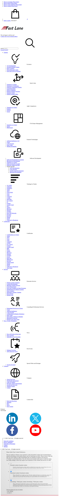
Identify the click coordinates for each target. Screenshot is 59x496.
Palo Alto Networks (11, 213)
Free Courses (10, 406)
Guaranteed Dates (11, 88)
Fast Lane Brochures (12, 401)
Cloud (8, 142)
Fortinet (9, 203)
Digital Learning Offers (12, 94)
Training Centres (11, 386)
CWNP (8, 243)
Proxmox (9, 214)
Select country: (7, 20)
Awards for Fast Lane (12, 385)
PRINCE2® (10, 127)
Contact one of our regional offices (9, 36)
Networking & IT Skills (12, 70)
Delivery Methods (11, 90)
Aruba (8, 189)
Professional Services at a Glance (15, 308)
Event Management (11, 286)
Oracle (8, 257)
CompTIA (9, 196)
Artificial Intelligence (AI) (13, 141)
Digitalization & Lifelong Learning (15, 289)
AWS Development (14, 168)
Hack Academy (10, 68)
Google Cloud (10, 205)
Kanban (9, 109)
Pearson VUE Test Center (13, 319)
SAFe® (9, 110)
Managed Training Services (13, 285)
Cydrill (8, 198)
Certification (7, 221)
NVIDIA (9, 211)
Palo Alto (9, 258)
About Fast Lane (11, 379)
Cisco (8, 193)
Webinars (9, 402)
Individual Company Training (14, 292)
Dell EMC (9, 199)
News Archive (10, 335)
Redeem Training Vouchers (13, 91)
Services (6, 269)
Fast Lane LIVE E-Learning (14, 71)
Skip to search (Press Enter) (10, 3)
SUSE (8, 218)
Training (6, 52)
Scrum (8, 111)
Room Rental (10, 293)
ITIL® (8, 126)
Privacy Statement (8, 442)
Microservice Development (13, 161)
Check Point (10, 192)
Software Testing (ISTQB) (13, 165)
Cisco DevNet (13, 169)
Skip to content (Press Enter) (11, 6)
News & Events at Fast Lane (14, 334)
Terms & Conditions (9, 441)
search (2, 48)
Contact (9, 387)
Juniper (8, 207)
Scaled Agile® (10, 262)
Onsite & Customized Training (14, 87)
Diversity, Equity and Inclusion (14, 383)
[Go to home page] (12, 33)
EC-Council (10, 200)
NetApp (9, 210)
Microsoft (9, 209)
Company (6, 366)
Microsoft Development (15, 172)
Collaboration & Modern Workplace (15, 314)
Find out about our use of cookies (14, 489)
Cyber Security (10, 143)
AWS (8, 191)
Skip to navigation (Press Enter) (11, 2)
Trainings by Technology (13, 86)
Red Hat (9, 216)
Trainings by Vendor (12, 84)
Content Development (12, 284)
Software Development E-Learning (15, 159)
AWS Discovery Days (12, 351)
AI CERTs (9, 185)
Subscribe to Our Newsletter (14, 337)
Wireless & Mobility (12, 146)
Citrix (8, 195)
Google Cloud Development (17, 170)
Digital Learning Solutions (13, 282)
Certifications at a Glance (13, 234)
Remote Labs (10, 295)
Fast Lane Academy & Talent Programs (16, 288)
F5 (7, 202)
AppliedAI (9, 188)
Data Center (10, 145)
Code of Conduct (11, 382)
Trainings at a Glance (12, 107)
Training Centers (11, 93)
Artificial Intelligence (12, 311)
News (8, 405)
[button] (13, 20)
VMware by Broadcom (12, 220)
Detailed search (4, 50)
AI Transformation (11, 65)
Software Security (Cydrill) (13, 164)
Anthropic (9, 186)
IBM (8, 248)
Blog (8, 403)
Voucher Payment (11, 364)
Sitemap (6, 446)
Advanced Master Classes (13, 67)
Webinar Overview (11, 350)
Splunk (8, 217)
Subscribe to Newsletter (9, 443)
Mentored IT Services (12, 318)
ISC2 (8, 206)
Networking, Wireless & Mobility (15, 316)
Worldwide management (13, 380)
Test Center (9, 268)
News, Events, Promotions (10, 321)
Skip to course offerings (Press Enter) (13, 4)
